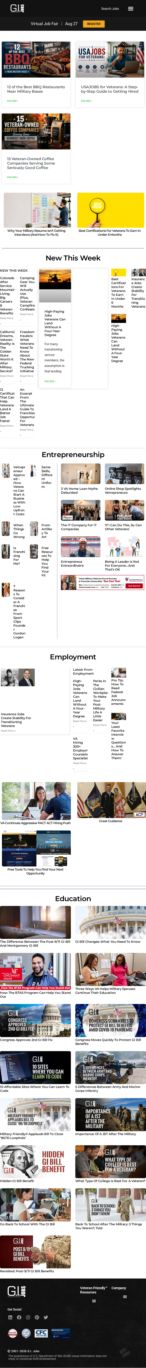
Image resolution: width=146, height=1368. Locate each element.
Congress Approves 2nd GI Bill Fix (26, 1040)
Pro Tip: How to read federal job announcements (118, 692)
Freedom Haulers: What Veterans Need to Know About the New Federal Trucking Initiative (27, 351)
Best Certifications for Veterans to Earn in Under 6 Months (110, 233)
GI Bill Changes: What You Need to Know (107, 942)
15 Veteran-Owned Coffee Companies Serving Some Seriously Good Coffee (31, 163)
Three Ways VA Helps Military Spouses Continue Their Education (105, 991)
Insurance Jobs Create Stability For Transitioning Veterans (16, 720)
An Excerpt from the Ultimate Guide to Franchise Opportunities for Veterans (31, 407)
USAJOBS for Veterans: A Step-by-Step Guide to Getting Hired (109, 89)
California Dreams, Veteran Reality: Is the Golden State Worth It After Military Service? (7, 351)
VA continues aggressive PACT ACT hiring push (35, 823)
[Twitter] (45, 1317)
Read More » (13, 100)
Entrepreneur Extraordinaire (72, 564)
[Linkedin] (10, 1317)
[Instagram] (28, 1317)
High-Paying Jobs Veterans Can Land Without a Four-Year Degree (118, 343)
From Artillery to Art (46, 531)
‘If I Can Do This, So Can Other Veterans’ (123, 527)
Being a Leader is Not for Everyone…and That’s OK (122, 565)
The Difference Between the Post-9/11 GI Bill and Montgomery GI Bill (35, 944)
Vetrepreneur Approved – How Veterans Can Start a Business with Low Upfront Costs (19, 490)
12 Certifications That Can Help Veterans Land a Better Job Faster (10, 405)
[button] (130, 8)
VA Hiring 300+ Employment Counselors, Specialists (83, 748)
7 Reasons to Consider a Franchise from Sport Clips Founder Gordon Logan (19, 611)
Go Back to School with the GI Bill (27, 1224)
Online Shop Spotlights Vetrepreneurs (123, 491)
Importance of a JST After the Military (105, 1134)
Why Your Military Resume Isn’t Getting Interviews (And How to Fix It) (36, 233)
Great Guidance (110, 821)
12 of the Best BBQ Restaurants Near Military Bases (36, 89)
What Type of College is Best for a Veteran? (110, 1181)
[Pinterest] (36, 1317)
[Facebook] (19, 1317)
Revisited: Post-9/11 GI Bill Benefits (27, 1271)
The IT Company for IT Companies (79, 527)
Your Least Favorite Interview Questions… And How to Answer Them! (118, 740)
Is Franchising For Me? (19, 556)
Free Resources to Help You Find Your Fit (47, 561)
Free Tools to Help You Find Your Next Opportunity (35, 871)
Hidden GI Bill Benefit (17, 1181)
